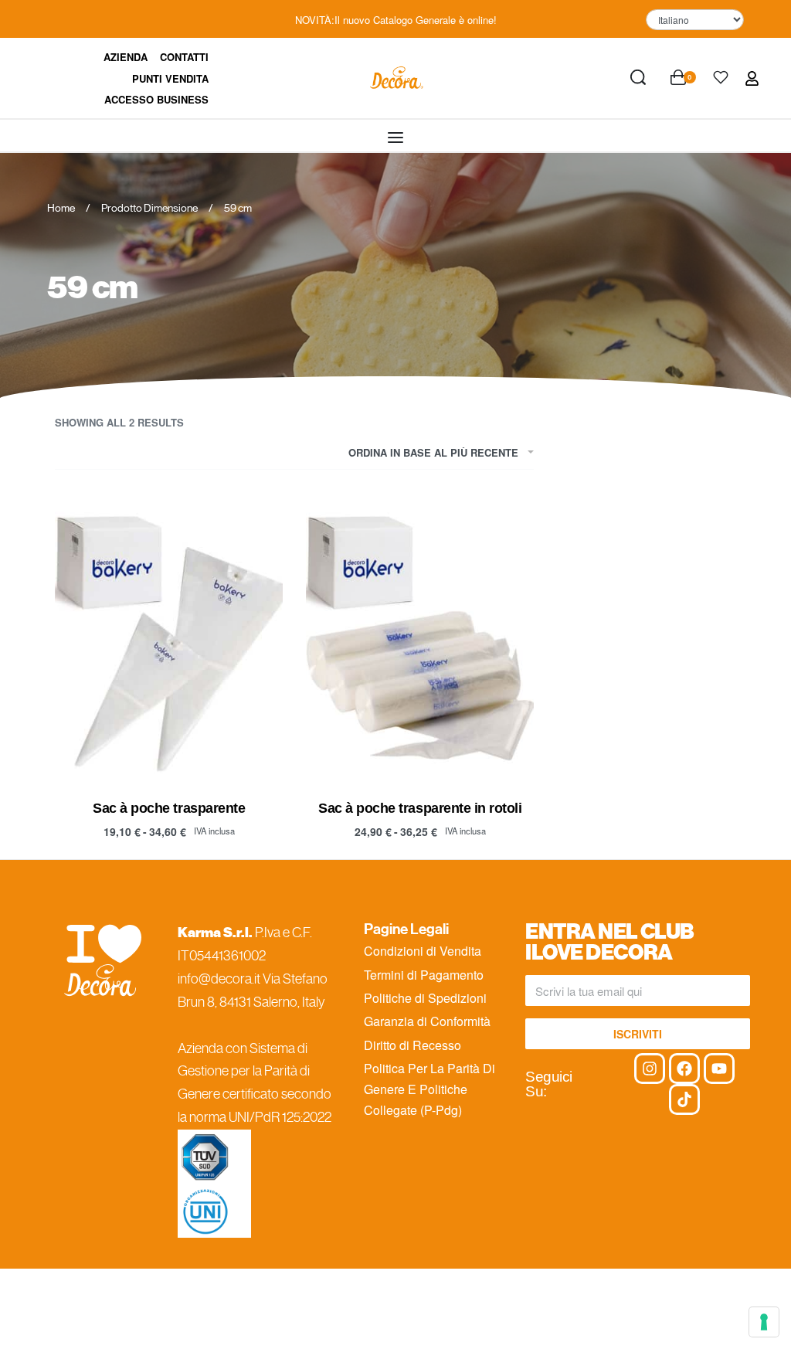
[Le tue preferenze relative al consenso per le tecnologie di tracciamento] (764, 1322)
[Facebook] (684, 1068)
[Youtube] (719, 1068)
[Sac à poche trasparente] (169, 639)
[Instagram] (649, 1068)
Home (61, 208)
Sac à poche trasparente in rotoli (419, 808)
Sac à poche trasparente (169, 808)
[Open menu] (395, 137)
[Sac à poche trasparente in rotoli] (420, 639)
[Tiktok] (684, 1099)
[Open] (720, 77)
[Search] (638, 77)
